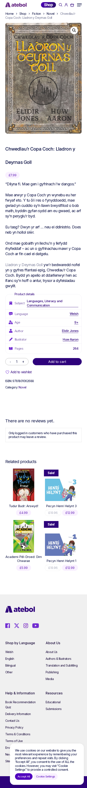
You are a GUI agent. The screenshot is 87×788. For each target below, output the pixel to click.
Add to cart (57, 362)
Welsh (74, 314)
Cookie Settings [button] (45, 776)
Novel (50, 14)
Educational (53, 702)
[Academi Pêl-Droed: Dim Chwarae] (23, 536)
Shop (48, 5)
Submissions (53, 709)
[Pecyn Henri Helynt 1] (61, 544)
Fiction (36, 14)
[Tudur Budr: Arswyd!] (23, 485)
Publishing (52, 672)
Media (50, 679)
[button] (79, 5)
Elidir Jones (70, 331)
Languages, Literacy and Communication (45, 303)
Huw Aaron (70, 339)
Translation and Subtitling (61, 665)
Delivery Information (18, 714)
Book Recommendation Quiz (20, 704)
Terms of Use (14, 741)
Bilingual (10, 665)
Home (9, 14)
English (9, 658)
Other (8, 672)
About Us (51, 652)
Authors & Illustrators (58, 658)
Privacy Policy (14, 727)
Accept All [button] (24, 776)
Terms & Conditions (17, 734)
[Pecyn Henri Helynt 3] (61, 490)
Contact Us (12, 720)
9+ (76, 322)
